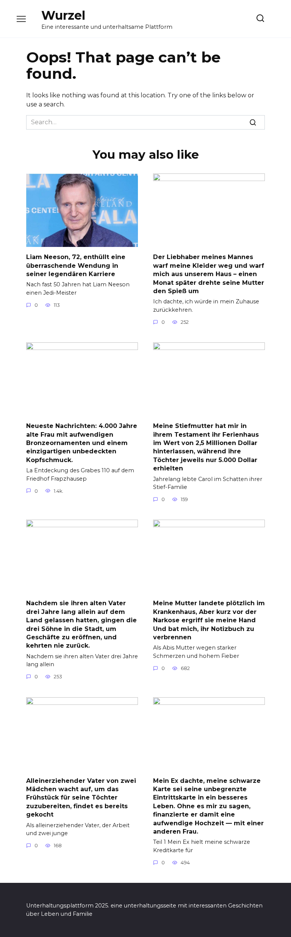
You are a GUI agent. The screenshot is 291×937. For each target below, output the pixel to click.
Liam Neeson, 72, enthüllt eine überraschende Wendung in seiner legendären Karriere (75, 265)
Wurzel (63, 15)
